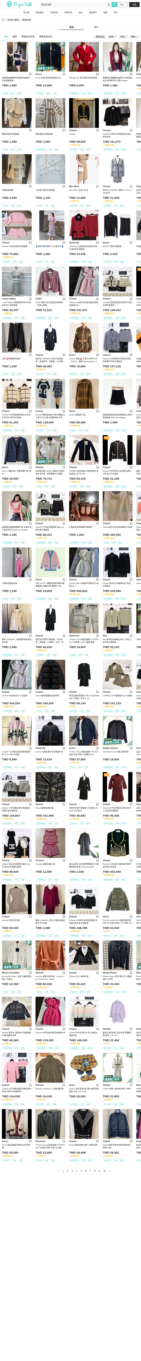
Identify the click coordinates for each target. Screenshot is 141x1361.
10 (104, 1171)
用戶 (96, 27)
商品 (71, 27)
